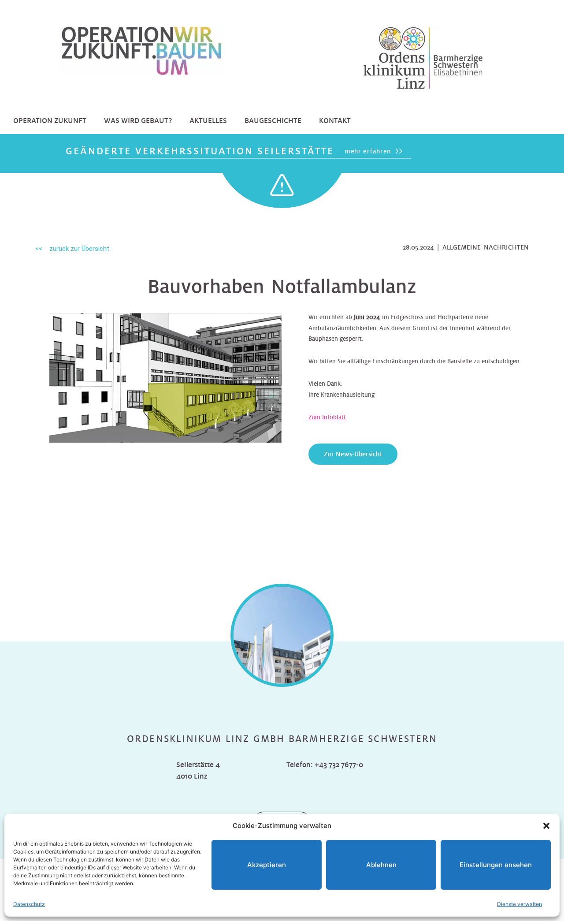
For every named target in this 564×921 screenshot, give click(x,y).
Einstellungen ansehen (496, 865)
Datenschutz (29, 904)
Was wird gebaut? (138, 120)
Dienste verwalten (519, 904)
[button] (546, 825)
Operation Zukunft (49, 120)
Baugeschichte (273, 120)
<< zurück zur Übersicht (72, 249)
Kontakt (335, 120)
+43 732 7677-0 (339, 764)
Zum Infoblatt (327, 417)
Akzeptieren (266, 865)
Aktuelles (208, 120)
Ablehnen (381, 865)
